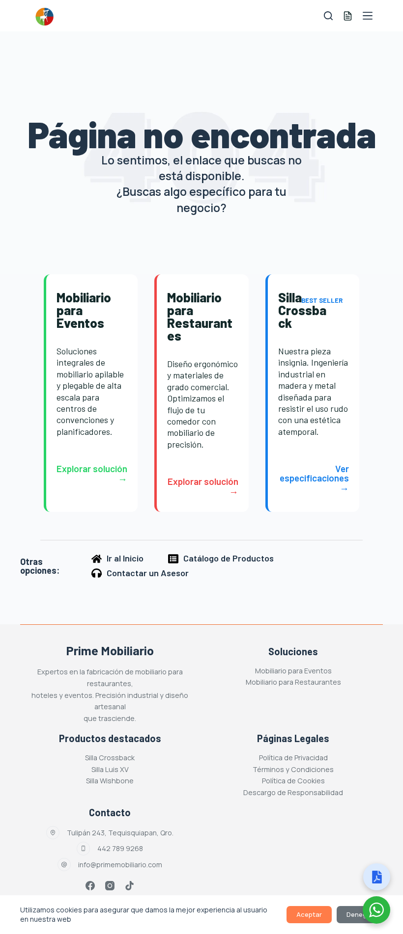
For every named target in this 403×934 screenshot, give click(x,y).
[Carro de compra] (347, 16)
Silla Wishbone (110, 780)
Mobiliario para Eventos (293, 670)
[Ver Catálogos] (376, 876)
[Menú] (368, 16)
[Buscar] (328, 15)
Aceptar (309, 914)
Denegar (359, 914)
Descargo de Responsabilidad (293, 792)
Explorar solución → (92, 473)
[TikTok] (129, 885)
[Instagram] (110, 885)
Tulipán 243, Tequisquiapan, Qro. (120, 832)
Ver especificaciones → (314, 478)
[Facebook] (90, 885)
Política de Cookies (293, 780)
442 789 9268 (120, 848)
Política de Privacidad (293, 757)
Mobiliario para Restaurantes (293, 682)
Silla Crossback (110, 757)
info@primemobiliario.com (120, 864)
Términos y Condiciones (293, 769)
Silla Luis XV (110, 769)
